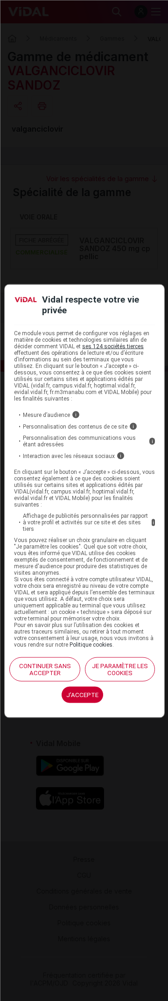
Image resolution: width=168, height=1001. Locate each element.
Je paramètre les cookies (120, 670)
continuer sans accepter (45, 670)
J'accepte (82, 694)
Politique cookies (91, 644)
